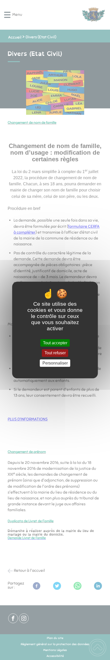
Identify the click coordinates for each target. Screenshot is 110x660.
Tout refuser (55, 353)
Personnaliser (55, 363)
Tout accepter (55, 343)
